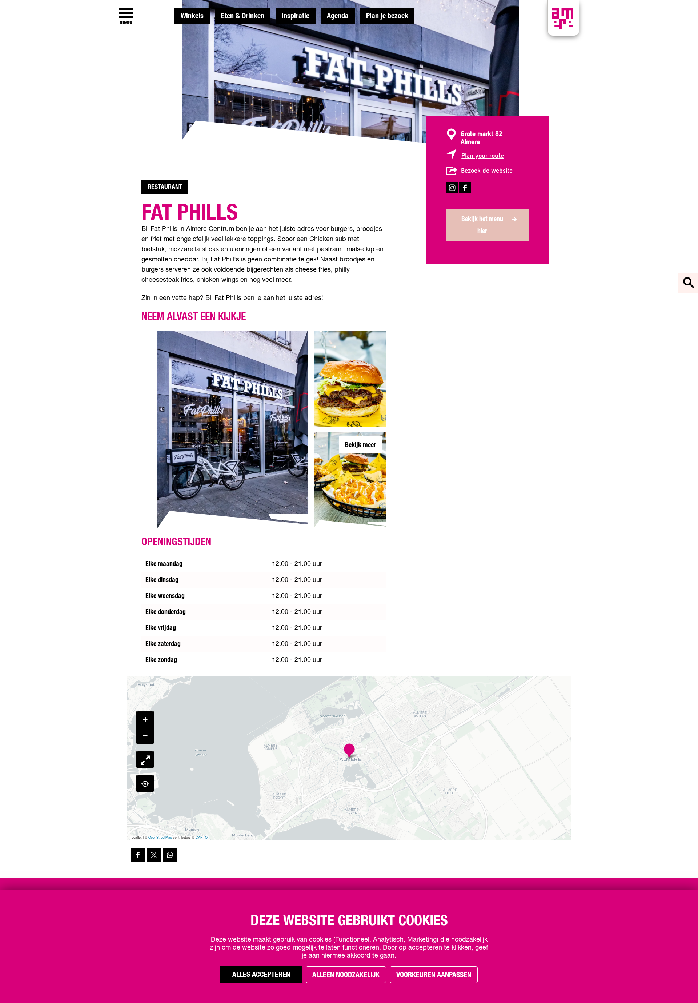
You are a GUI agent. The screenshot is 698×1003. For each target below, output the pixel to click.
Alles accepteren (261, 974)
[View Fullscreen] (145, 759)
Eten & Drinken (242, 16)
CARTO (202, 837)
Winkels (192, 16)
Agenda (338, 16)
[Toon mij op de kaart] (145, 783)
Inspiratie (295, 16)
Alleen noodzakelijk (346, 975)
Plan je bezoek (387, 16)
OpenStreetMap (160, 837)
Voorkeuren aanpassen (433, 975)
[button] (349, 751)
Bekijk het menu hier (482, 225)
